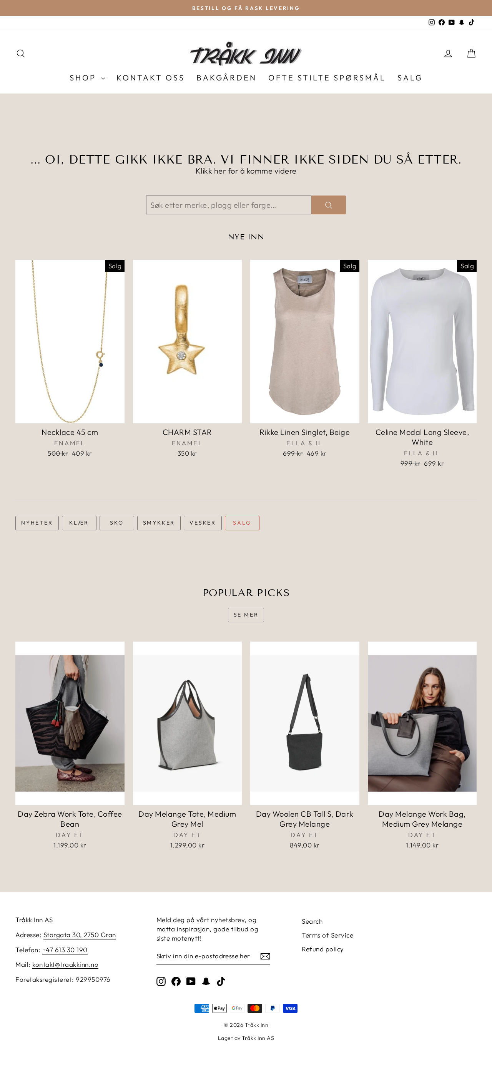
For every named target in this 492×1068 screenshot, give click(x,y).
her (220, 170)
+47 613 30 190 (65, 950)
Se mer (246, 614)
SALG (410, 77)
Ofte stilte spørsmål (327, 77)
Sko (116, 522)
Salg (242, 522)
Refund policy (323, 949)
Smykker (159, 522)
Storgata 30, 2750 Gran (79, 935)
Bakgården (226, 77)
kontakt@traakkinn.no (65, 964)
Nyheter (37, 522)
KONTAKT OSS (150, 77)
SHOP (84, 77)
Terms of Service (327, 935)
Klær (79, 522)
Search (312, 921)
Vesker (202, 522)
